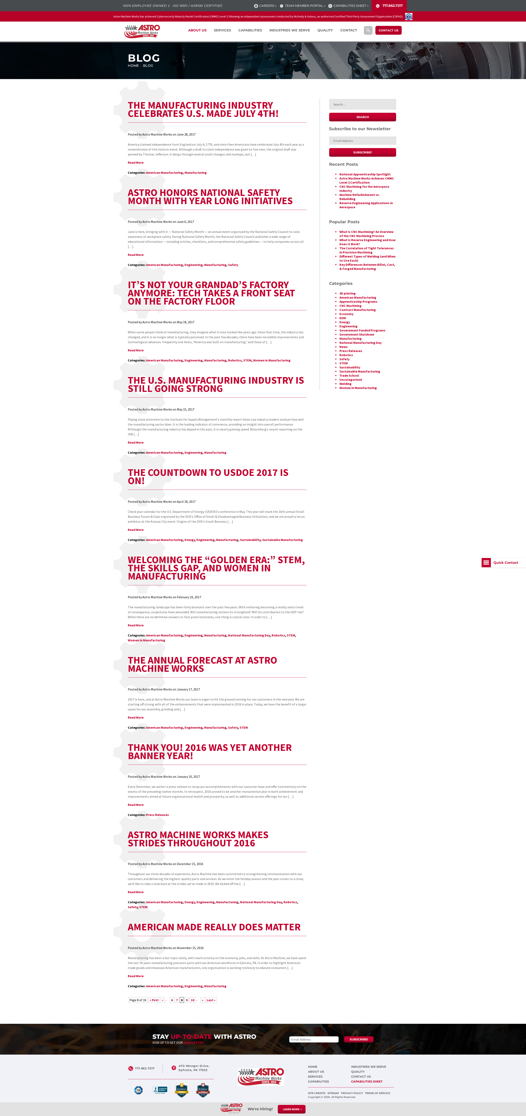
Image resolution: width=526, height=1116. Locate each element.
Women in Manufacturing (272, 360)
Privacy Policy (352, 1093)
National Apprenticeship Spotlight (365, 174)
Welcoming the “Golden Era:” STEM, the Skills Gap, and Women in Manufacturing (216, 568)
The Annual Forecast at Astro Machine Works (202, 664)
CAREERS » (268, 6)
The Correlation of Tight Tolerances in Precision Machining (366, 250)
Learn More (291, 1109)
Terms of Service (377, 1093)
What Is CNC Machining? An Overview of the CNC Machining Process (366, 234)
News (343, 347)
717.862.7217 (392, 6)
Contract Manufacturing (357, 310)
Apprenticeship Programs (358, 301)
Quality (358, 1071)
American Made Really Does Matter (214, 927)
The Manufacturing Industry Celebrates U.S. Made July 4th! (203, 109)
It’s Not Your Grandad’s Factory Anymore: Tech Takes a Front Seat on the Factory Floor (211, 293)
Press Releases (157, 815)
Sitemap (334, 1093)
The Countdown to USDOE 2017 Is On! (208, 476)
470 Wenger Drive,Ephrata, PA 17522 (194, 1068)
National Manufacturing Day (249, 635)
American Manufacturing (164, 172)
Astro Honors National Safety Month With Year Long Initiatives (210, 196)
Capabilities (318, 1081)
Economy (346, 314)
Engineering (194, 265)
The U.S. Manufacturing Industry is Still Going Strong (216, 384)
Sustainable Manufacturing (282, 540)
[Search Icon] (368, 30)
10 (192, 1000)
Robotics (235, 360)
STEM (247, 360)
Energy (190, 540)
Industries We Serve (368, 1067)
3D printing (347, 293)
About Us (316, 1071)
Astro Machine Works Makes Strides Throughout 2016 (198, 839)
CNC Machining (350, 306)
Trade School (349, 375)
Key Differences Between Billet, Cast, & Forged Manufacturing (367, 266)
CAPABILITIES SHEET (367, 1081)
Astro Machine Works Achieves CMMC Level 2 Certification (366, 180)
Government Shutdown (356, 334)
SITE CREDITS (317, 1093)
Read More (136, 162)
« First (154, 1000)
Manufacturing (196, 172)
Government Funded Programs (362, 330)
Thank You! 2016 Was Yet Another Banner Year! (210, 751)
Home (133, 66)
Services (315, 1076)
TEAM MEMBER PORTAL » (305, 6)
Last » (211, 1000)
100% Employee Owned (144, 6)
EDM (342, 318)
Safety (233, 265)
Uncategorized (350, 379)
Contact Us (361, 1076)
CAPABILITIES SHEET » (351, 6)
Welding (345, 384)
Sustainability (250, 540)
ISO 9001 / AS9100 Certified (197, 6)
